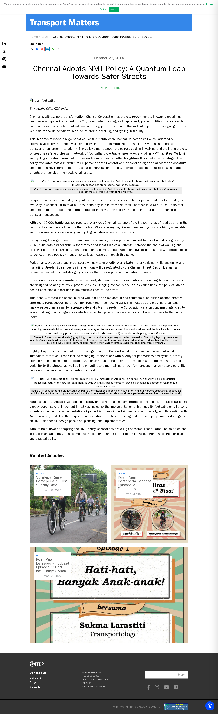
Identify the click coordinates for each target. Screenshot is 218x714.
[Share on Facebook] (37, 49)
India (116, 88)
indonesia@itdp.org (92, 672)
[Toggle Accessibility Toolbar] (210, 706)
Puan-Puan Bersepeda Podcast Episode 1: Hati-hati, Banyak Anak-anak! (52, 567)
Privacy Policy (126, 707)
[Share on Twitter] (32, 49)
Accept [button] (113, 9)
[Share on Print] (58, 49)
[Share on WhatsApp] (53, 49)
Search (35, 687)
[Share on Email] (42, 49)
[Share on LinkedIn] (47, 49)
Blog (45, 37)
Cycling (104, 88)
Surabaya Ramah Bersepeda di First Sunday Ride (52, 481)
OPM (115, 707)
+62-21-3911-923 (90, 675)
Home (34, 37)
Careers (35, 677)
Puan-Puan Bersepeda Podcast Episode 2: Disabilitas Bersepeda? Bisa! (134, 485)
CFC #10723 (141, 707)
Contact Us (38, 673)
